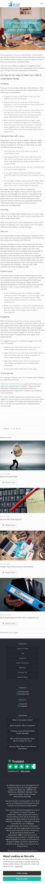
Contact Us (22, 672)
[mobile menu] (42, 4)
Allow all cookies (22, 879)
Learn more (19, 866)
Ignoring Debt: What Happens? (11, 519)
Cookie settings (22, 873)
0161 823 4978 (23, 692)
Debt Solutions (22, 663)
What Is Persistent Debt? (9, 477)
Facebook (23, 704)
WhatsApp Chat (23, 694)
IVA (22, 653)
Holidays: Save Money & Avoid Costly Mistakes (16, 567)
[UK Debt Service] (14, 4)
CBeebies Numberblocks (10, 384)
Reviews (22, 668)
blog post (17, 55)
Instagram (23, 706)
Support (22, 658)
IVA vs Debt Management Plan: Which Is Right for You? (19, 618)
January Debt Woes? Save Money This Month (22, 748)
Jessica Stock (12, 37)
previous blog (9, 164)
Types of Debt (22, 649)
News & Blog (22, 677)
